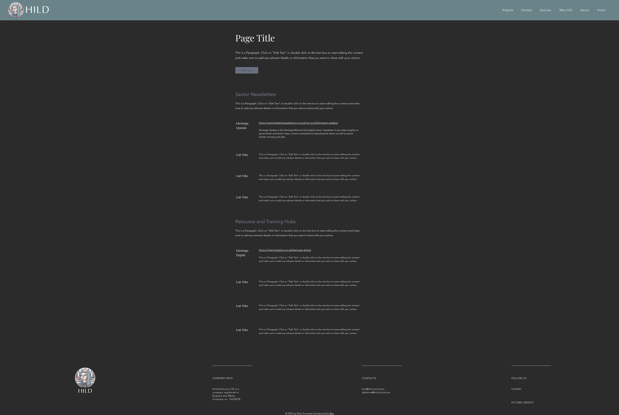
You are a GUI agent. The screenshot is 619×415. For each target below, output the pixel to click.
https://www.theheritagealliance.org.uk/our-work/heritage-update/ (298, 122)
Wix (332, 413)
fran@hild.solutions (373, 388)
